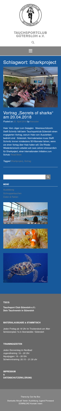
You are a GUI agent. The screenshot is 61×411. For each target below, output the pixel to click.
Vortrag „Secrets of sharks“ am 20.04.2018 (28, 115)
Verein (25, 401)
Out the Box (35, 396)
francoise (34, 121)
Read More (16, 154)
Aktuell (19, 401)
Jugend (42, 401)
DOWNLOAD (24, 403)
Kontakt (33, 403)
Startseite (11, 401)
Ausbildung (8, 189)
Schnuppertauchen (12, 193)
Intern (39, 403)
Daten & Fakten (10, 196)
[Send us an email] (28, 42)
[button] (30, 51)
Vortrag (27, 161)
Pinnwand (49, 401)
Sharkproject (17, 161)
